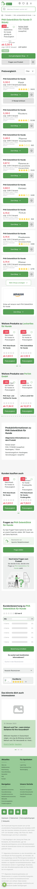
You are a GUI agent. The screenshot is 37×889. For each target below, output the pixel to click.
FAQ (3, 776)
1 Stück (5, 51)
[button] (31, 3)
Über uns (4, 765)
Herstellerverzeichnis (7, 794)
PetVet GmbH (23, 27)
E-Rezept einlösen (18, 101)
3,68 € (6, 188)
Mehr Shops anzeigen (17, 283)
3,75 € (6, 213)
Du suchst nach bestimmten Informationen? (18, 656)
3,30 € (6, 82)
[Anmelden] (27, 3)
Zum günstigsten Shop (17, 56)
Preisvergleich (10, 361)
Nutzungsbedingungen (27, 818)
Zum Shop (14, 95)
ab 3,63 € (8, 356)
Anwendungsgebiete (7, 801)
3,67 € (6, 163)
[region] (18, 680)
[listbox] (18, 670)
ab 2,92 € (25, 356)
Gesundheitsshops (6, 792)
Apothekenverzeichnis (7, 789)
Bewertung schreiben (18, 649)
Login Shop (23, 765)
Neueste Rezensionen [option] (12, 670)
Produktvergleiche (6, 803)
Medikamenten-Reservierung (6, 768)
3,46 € (6, 138)
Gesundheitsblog (6, 772)
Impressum (5, 818)
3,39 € (6, 113)
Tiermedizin (8, 15)
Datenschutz (14, 818)
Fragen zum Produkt (15, 62)
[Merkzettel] (23, 3)
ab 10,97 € (25, 406)
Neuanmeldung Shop (25, 767)
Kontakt (4, 778)
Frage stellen (18, 550)
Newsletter (4, 774)
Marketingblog (24, 769)
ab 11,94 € (8, 406)
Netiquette (6, 821)
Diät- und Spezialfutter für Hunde (22, 15)
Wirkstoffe (4, 799)
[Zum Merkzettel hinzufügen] (14, 27)
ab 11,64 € (25, 503)
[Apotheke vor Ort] (19, 3)
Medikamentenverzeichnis (9, 796)
